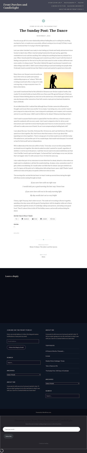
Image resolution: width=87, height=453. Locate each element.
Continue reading (43, 443)
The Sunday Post (50, 26)
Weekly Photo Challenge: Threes (55, 361)
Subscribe (8, 436)
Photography (69, 2)
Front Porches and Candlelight (15, 6)
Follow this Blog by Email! (16, 347)
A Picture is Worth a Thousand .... (55, 351)
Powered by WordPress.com (43, 412)
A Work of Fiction (58, 6)
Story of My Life (54, 2)
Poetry (81, 2)
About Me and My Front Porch (70, 9)
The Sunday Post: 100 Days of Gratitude (57, 371)
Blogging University (76, 6)
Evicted (48, 356)
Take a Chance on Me (52, 366)
